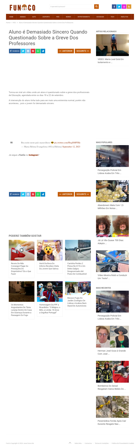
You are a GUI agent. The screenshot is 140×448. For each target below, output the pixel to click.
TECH (112, 17)
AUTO (34, 17)
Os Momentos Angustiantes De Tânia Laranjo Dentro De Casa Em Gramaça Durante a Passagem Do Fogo (21, 310)
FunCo (8, 443)
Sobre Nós (78, 443)
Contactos (88, 443)
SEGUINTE (81, 51)
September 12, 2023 (71, 146)
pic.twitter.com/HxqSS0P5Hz (67, 142)
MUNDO (68, 17)
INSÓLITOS (124, 17)
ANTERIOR (67, 51)
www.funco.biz (29, 443)
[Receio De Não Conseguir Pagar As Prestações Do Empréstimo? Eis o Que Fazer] (21, 250)
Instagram (33, 155)
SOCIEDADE (100, 17)
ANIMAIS (23, 17)
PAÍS (57, 17)
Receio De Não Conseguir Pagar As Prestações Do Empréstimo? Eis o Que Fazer (21, 268)
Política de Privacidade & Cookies (123, 443)
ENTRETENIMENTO (84, 17)
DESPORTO (46, 17)
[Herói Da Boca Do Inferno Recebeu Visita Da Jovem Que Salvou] (50, 250)
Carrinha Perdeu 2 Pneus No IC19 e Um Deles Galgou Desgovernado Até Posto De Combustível (77, 268)
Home (11, 17)
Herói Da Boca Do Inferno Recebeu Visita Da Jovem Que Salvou (49, 266)
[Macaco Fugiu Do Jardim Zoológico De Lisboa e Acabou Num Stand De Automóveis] (78, 288)
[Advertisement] (50, 72)
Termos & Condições (102, 443)
